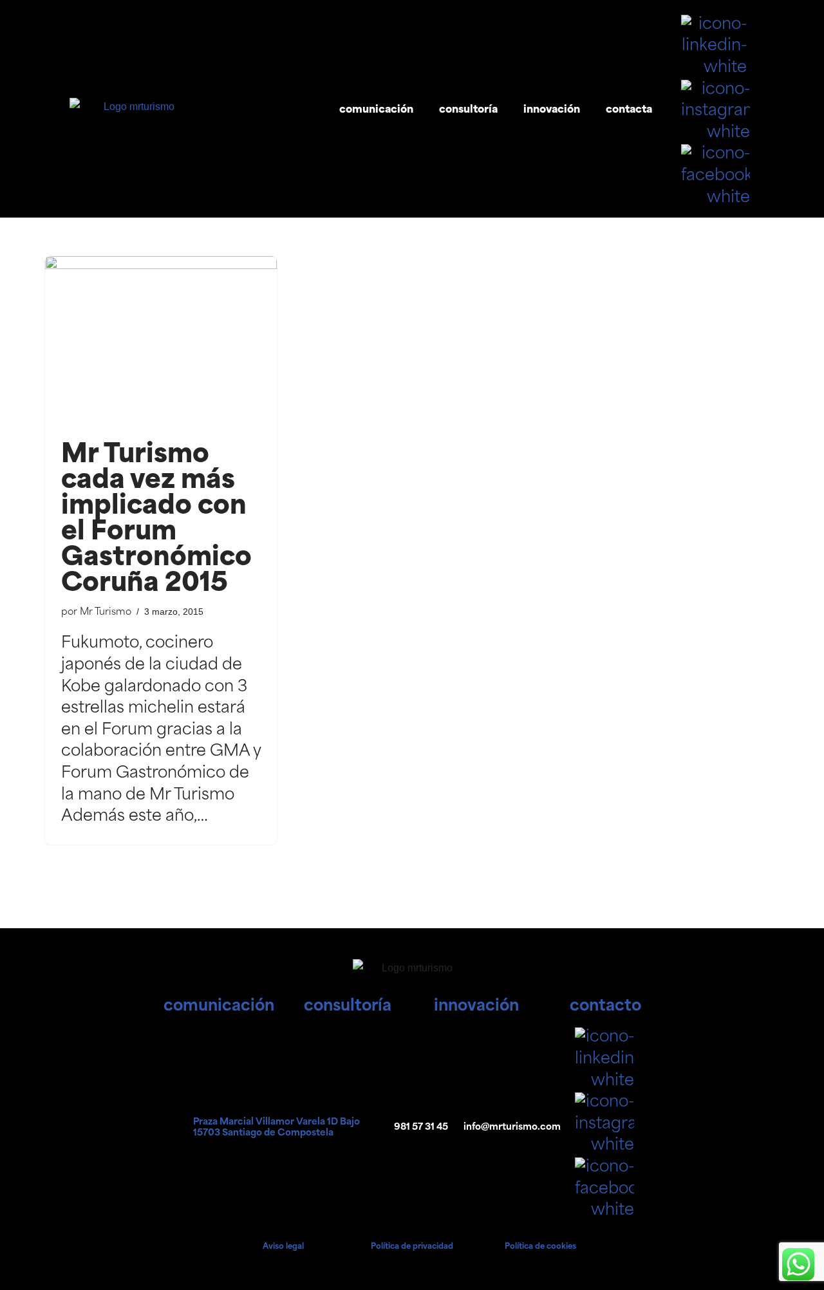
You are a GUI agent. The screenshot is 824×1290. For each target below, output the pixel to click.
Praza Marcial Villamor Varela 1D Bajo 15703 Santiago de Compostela (276, 1127)
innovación (551, 110)
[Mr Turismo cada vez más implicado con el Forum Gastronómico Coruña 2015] (161, 343)
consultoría (468, 110)
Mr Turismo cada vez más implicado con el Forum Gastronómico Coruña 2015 (156, 520)
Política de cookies (540, 1247)
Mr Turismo (105, 612)
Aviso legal (283, 1247)
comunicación (376, 110)
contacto (605, 1006)
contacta (629, 110)
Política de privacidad (412, 1247)
